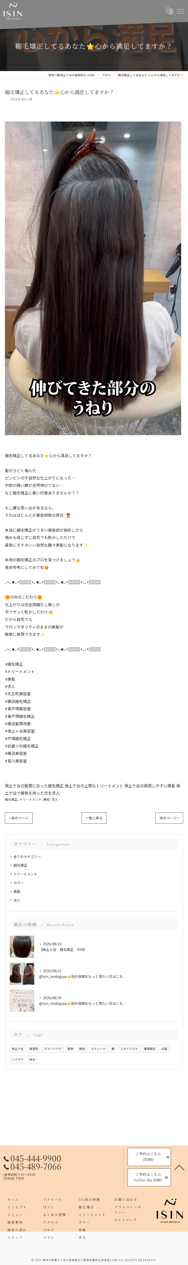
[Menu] (180, 10)
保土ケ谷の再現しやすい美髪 (149, 785)
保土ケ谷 (18, 1049)
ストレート (98, 1049)
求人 (54, 799)
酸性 (82, 1049)
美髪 (46, 799)
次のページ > (169, 817)
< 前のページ (19, 817)
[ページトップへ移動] (179, 1167)
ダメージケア (53, 1049)
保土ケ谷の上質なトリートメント (94, 785)
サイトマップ (125, 1219)
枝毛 (32, 1059)
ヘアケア (18, 1059)
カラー (18, 882)
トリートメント (30, 799)
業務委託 (150, 1049)
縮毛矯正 (11, 799)
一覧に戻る (94, 817)
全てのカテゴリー (27, 856)
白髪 (164, 1049)
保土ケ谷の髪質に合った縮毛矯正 (34, 785)
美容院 (33, 1049)
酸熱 (70, 1049)
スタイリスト (129, 1049)
